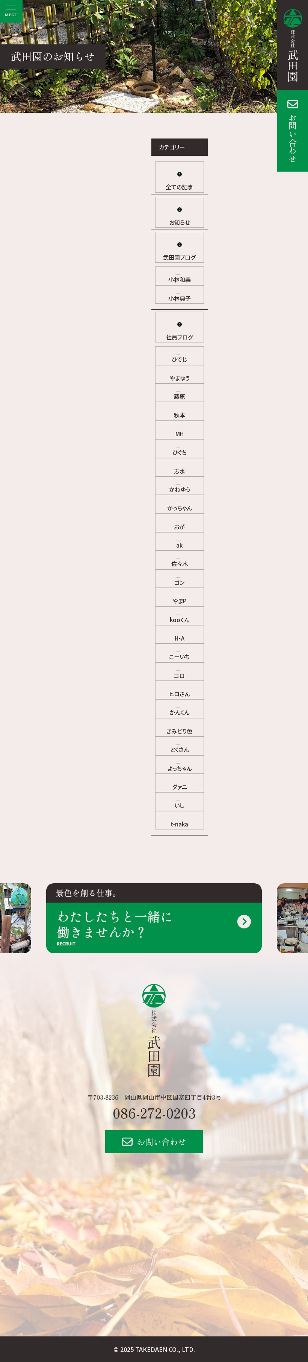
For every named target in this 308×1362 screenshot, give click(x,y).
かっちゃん (179, 508)
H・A (179, 638)
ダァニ (179, 787)
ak (179, 545)
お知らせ (179, 222)
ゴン (179, 582)
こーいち (179, 656)
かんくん (179, 712)
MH (179, 434)
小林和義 (179, 279)
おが (179, 527)
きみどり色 (179, 731)
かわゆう (179, 489)
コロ (179, 675)
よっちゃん (180, 768)
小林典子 (179, 298)
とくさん (179, 749)
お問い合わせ (293, 138)
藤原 (179, 396)
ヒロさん (179, 694)
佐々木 (179, 564)
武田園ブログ (179, 257)
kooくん (179, 620)
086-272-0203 (154, 1112)
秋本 (179, 415)
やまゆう (179, 378)
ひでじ (179, 359)
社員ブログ (179, 337)
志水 (179, 471)
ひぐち (179, 452)
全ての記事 (179, 187)
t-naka (179, 824)
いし (179, 805)
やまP (179, 601)
